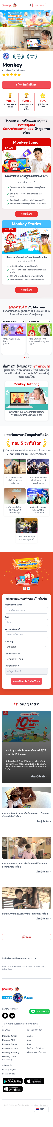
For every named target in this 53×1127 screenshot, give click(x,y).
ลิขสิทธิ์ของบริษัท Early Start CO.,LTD (20, 958)
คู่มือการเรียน (7, 1065)
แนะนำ (29, 1036)
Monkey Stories (10, 1048)
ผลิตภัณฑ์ (6, 1030)
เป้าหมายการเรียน (12, 653)
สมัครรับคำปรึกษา (26, 84)
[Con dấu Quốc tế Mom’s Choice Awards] (18, 997)
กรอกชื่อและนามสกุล (13, 605)
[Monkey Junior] (26, 989)
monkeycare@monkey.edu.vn (22, 1023)
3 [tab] (28, 357)
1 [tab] (24, 357)
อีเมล (7, 617)
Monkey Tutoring (10, 1052)
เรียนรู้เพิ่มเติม (26, 214)
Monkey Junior (9, 1036)
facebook (5, 1016)
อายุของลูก (9, 641)
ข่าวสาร (29, 1040)
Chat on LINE (42, 1011)
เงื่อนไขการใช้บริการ (35, 1048)
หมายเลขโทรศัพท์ (12, 629)
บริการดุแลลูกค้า (9, 1069)
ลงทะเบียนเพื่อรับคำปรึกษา (26, 681)
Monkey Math (9, 1057)
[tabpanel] (13, 337)
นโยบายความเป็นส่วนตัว (36, 1052)
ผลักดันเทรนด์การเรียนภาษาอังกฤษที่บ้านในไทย (25, 913)
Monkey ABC (8, 1040)
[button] (4, 17)
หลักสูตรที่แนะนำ (12, 666)
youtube (12, 1016)
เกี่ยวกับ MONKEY (34, 1030)
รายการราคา (39, 5)
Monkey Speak (9, 1044)
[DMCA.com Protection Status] (7, 997)
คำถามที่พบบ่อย (8, 1074)
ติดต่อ (28, 1044)
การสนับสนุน (7, 1059)
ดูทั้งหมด (26, 937)
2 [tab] (26, 357)
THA (42, 1109)
